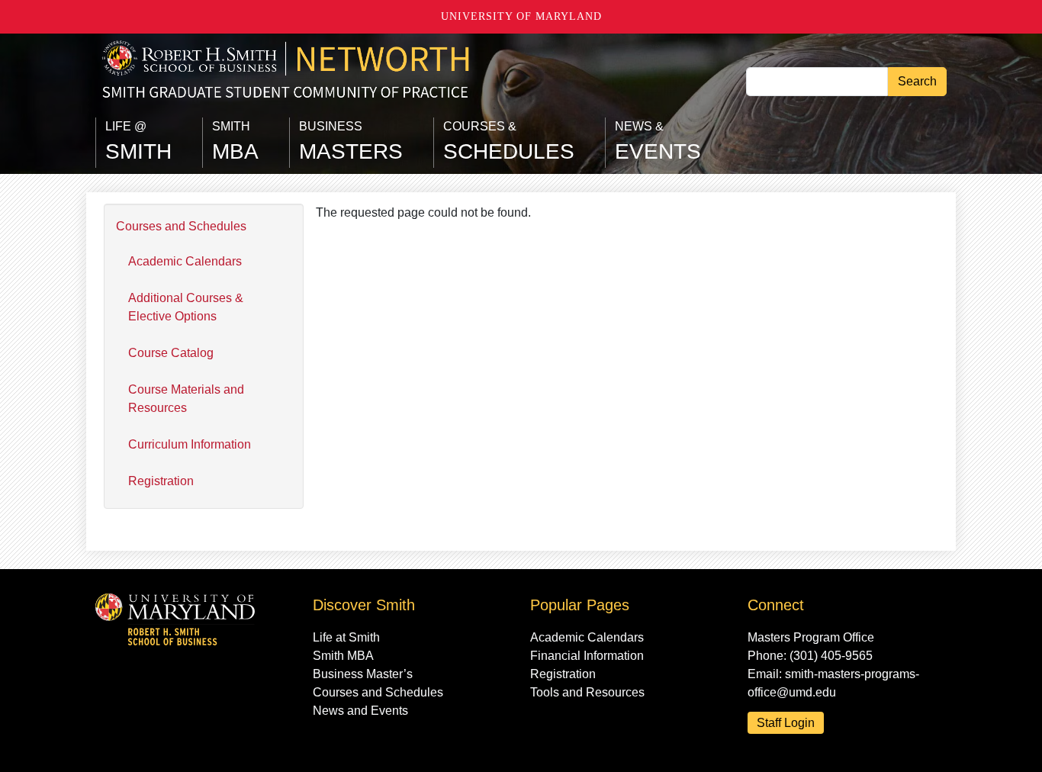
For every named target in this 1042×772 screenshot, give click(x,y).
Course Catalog (171, 352)
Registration (161, 480)
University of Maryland (521, 16)
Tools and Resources (587, 692)
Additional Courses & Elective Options (185, 307)
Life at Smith (346, 637)
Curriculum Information (189, 444)
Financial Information (587, 655)
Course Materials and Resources (186, 398)
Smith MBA (343, 655)
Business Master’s (363, 673)
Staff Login (786, 722)
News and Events (360, 710)
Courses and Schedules (181, 226)
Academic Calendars (185, 261)
